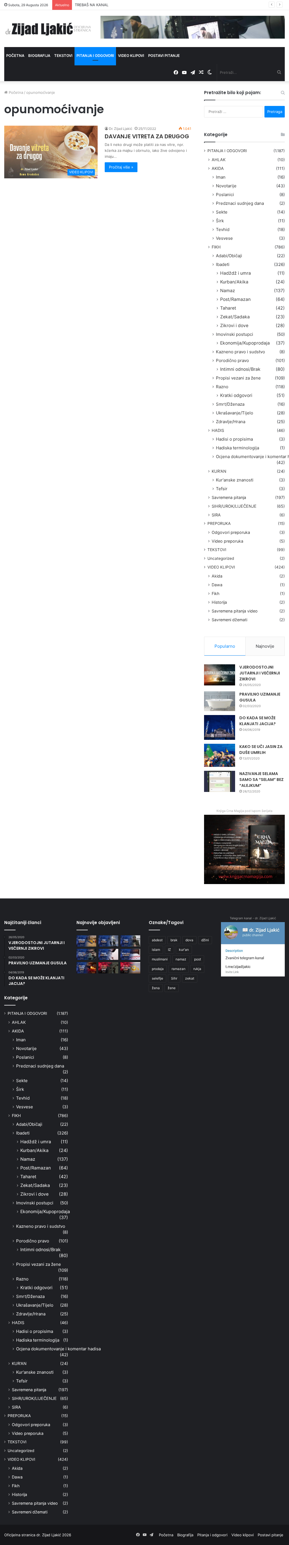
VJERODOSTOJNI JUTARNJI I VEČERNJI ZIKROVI (259, 673)
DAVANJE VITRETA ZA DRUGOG (147, 136)
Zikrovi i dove (234, 325)
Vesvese (224, 238)
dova (189, 940)
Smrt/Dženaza (230, 404)
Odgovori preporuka (231, 532)
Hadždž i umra (235, 273)
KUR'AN (219, 471)
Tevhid (222, 229)
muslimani (160, 959)
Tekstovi (63, 55)
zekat (189, 978)
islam (156, 949)
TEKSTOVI (216, 549)
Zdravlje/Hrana (230, 421)
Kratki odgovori (236, 395)
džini (205, 940)
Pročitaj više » (121, 167)
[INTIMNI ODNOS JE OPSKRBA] (130, 954)
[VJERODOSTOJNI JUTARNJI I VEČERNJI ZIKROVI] (219, 674)
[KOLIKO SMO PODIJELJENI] (86, 940)
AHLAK (218, 159)
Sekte (221, 212)
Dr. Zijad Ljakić (120, 128)
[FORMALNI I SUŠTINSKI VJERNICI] (108, 967)
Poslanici (225, 194)
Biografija (39, 55)
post (197, 959)
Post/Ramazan (235, 299)
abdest (157, 940)
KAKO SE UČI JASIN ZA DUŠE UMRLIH (261, 749)
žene (172, 988)
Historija (219, 602)
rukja (197, 969)
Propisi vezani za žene (238, 378)
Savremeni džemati (229, 619)
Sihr (174, 978)
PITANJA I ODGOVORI (227, 150)
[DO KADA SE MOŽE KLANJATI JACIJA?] (219, 727)
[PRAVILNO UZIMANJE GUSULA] (219, 701)
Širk (220, 220)
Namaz (227, 290)
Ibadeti (222, 264)
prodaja (158, 969)
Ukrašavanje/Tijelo (234, 413)
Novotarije (226, 185)
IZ (169, 949)
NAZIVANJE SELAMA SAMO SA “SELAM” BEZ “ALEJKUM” (261, 779)
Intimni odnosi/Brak (240, 369)
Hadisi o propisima (234, 439)
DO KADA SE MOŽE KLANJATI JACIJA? (257, 721)
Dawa (217, 584)
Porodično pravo (232, 360)
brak (174, 940)
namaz (181, 959)
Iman (220, 177)
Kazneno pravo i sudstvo (240, 351)
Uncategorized (220, 558)
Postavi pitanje (164, 55)
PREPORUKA (219, 523)
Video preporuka (227, 541)
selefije (157, 978)
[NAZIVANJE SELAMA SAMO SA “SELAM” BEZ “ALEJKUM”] (219, 781)
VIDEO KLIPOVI (221, 567)
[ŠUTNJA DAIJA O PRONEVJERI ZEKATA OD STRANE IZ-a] (86, 954)
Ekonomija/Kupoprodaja (245, 343)
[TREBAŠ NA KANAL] (130, 940)
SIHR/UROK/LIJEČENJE (234, 506)
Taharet (228, 308)
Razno (222, 386)
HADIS (218, 430)
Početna (15, 55)
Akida (217, 576)
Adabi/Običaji (229, 255)
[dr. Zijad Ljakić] (48, 28)
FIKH (216, 247)
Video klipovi (131, 55)
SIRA (216, 514)
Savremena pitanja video (235, 611)
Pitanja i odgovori (95, 55)
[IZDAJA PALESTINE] (108, 940)
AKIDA (218, 168)
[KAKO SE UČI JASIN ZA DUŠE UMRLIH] (219, 755)
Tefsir (221, 488)
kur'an (184, 949)
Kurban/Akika (234, 282)
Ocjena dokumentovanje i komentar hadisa (58, 1348)
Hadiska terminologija (237, 447)
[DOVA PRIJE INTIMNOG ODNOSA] (86, 967)
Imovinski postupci (234, 334)
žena (156, 988)
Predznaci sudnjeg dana (240, 203)
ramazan (178, 969)
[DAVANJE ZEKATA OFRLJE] (108, 954)
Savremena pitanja (229, 497)
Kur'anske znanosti (234, 480)
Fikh (215, 593)
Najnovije (265, 646)
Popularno (224, 646)
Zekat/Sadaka (235, 316)
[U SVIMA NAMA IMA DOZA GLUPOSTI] (130, 967)
